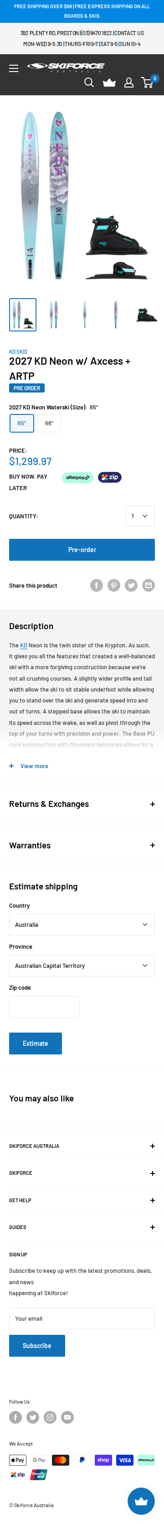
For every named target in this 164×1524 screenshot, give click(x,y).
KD (23, 645)
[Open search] (89, 82)
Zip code (20, 987)
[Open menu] (13, 68)
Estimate (35, 1043)
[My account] (128, 82)
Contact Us (129, 33)
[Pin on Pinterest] (114, 585)
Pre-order (82, 549)
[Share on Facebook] (96, 585)
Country (19, 905)
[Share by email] (148, 585)
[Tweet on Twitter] (131, 585)
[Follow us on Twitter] (32, 1417)
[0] (147, 82)
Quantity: (23, 516)
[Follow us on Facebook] (15, 1417)
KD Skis (18, 351)
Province (20, 946)
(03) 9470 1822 (96, 33)
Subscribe (37, 1345)
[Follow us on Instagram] (50, 1417)
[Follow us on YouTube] (67, 1417)
